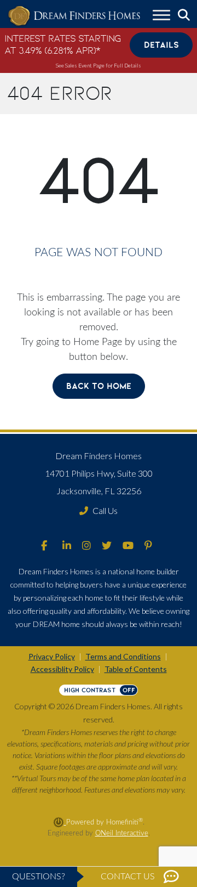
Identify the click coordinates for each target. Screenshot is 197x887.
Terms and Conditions (123, 656)
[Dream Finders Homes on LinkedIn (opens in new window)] (66, 546)
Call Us (105, 510)
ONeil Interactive (121, 833)
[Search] (184, 15)
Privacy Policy (51, 656)
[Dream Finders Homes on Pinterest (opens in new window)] (148, 546)
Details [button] (161, 44)
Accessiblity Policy (62, 669)
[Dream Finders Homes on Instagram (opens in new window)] (86, 546)
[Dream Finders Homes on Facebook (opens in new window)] (44, 546)
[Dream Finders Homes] (74, 16)
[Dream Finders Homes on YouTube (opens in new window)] (128, 546)
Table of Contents (136, 669)
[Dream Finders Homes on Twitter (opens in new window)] (107, 546)
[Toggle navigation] (161, 16)
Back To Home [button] (98, 386)
